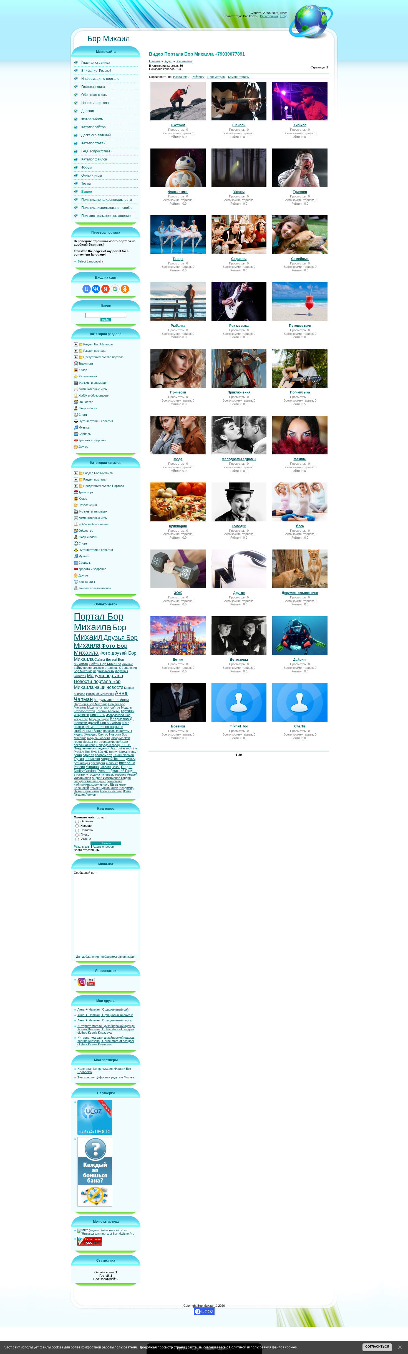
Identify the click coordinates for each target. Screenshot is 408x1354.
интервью (127, 763)
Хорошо (86, 825)
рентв (78, 755)
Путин (79, 759)
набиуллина (82, 784)
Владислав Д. (122, 719)
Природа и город (108, 745)
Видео (168, 61)
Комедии (239, 526)
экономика (114, 781)
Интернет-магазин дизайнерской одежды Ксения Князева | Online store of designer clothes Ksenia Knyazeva (106, 1029)
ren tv (113, 751)
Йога (300, 526)
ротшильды (82, 763)
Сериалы (85, 433)
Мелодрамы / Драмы (239, 459)
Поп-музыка (300, 392)
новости (105, 767)
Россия (79, 767)
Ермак (94, 787)
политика (92, 759)
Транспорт (86, 363)
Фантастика (178, 192)
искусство (81, 715)
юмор (115, 738)
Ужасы (239, 192)
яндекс (79, 734)
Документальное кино (300, 593)
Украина (92, 767)
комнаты (80, 676)
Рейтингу (198, 76)
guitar (121, 748)
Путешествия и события (96, 421)
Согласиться (377, 1346)
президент (98, 763)
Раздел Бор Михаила (98, 344)
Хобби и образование (94, 395)
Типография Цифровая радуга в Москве (105, 1077)
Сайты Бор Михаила (105, 664)
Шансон (238, 125)
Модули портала (105, 675)
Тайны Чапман (123, 755)
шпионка (112, 763)
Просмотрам (216, 76)
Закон (116, 767)
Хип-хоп (299, 125)
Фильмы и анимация (93, 382)
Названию (180, 76)
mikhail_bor (239, 726)
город (78, 741)
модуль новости (98, 738)
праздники (102, 748)
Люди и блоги (88, 408)
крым (122, 784)
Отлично (86, 821)
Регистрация (269, 16)
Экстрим (178, 125)
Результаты (82, 846)
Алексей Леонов (111, 791)
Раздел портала (94, 350)
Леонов (90, 794)
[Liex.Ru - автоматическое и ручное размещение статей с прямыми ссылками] (94, 1205)
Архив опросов (103, 846)
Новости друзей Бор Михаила (97, 723)
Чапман (123, 751)
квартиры (121, 671)
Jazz (113, 748)
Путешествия (300, 326)
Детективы (239, 660)
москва (124, 738)
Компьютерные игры (93, 389)
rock (129, 748)
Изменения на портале (104, 727)
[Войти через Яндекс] (105, 289)
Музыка (84, 427)
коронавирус (100, 784)
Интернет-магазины (100, 693)
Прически (178, 392)
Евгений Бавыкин (108, 711)
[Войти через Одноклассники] (125, 289)
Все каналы (87, 581)
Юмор (83, 370)
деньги (130, 759)
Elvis (94, 751)
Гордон (126, 767)
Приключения (239, 392)
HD (106, 751)
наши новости (108, 687)
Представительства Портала (103, 485)
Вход (283, 16)
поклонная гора (84, 745)
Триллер (300, 192)
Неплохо (86, 830)
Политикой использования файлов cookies (263, 1347)
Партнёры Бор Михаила (90, 704)
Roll (87, 751)
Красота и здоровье (92, 440)
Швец (114, 784)
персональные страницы (100, 667)
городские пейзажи (114, 741)
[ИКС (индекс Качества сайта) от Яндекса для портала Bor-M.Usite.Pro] (107, 1233)
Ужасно (85, 839)
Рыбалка (178, 326)
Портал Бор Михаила (98, 621)
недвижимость (103, 671)
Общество (86, 402)
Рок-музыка (239, 326)
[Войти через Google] (115, 288)
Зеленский (81, 787)
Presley (79, 751)
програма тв (103, 755)
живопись (97, 715)
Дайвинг (300, 660)
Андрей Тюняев (113, 759)
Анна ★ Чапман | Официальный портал (105, 1020)
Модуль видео (99, 719)
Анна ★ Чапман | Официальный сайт (103, 1009)
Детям (178, 660)
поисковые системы (117, 730)
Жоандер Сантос (96, 734)
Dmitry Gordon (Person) (92, 771)
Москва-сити (91, 741)
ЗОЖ (178, 593)
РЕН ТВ (125, 745)
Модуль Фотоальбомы (111, 700)
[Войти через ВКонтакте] (96, 289)
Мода (177, 459)
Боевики (178, 726)
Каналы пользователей (95, 588)
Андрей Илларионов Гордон (111, 777)
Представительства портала (103, 357)
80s (100, 751)
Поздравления (84, 748)
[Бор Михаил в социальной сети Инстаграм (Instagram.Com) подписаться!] (81, 985)
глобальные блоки (88, 731)
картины (127, 711)
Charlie (300, 726)
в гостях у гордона (87, 774)
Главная (154, 61)
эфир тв (88, 755)
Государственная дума (90, 781)
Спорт (83, 414)
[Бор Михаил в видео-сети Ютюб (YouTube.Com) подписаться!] (91, 985)
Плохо (84, 834)
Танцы (178, 259)
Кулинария (178, 526)
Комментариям (239, 76)
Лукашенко (91, 791)
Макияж (300, 459)
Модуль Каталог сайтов (103, 707)
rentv (132, 751)
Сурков (104, 787)
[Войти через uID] (86, 289)
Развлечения (88, 376)
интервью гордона (113, 774)
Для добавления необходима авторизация (105, 956)
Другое (83, 446)
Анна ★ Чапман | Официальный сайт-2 (105, 1015)
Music (114, 787)
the (135, 748)
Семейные (300, 259)
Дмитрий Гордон (123, 771)
